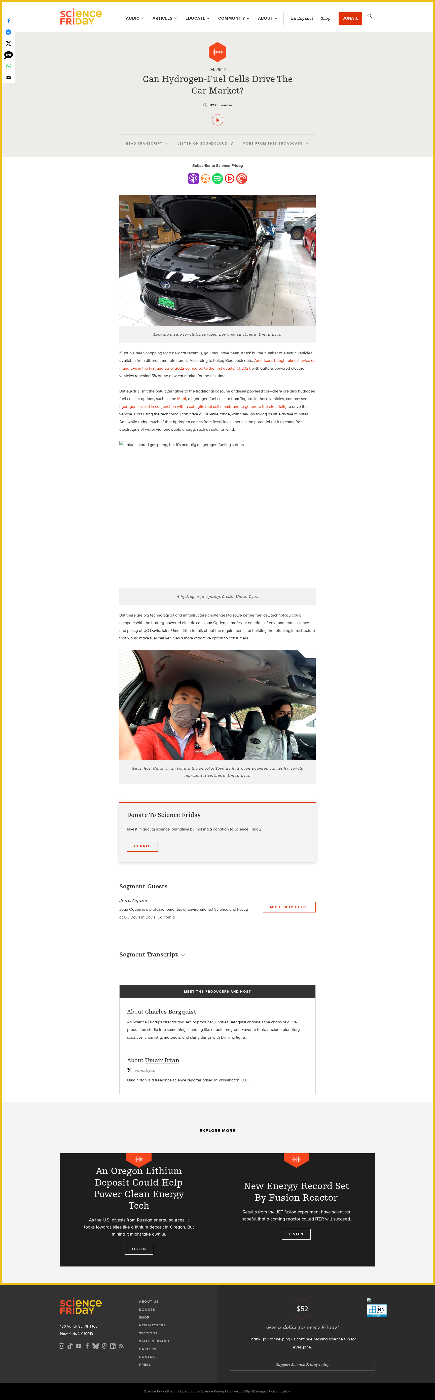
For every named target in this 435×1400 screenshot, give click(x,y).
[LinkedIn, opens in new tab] (113, 1345)
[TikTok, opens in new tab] (70, 1345)
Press (145, 1365)
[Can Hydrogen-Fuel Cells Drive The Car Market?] (217, 119)
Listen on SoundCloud (203, 143)
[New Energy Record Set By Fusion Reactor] (296, 1209)
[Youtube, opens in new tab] (78, 1345)
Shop (326, 18)
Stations (148, 1333)
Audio (133, 18)
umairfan (144, 1071)
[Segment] (217, 52)
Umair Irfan (162, 1060)
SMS (8, 54)
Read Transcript (144, 143)
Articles (163, 18)
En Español (302, 18)
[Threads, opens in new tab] (104, 1345)
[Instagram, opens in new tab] (61, 1345)
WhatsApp (8, 66)
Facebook (8, 20)
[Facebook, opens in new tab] (87, 1345)
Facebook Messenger (8, 32)
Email (8, 77)
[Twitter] (8, 43)
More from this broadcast (273, 143)
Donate (350, 18)
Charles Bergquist (170, 1011)
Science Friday (81, 17)
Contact (148, 1357)
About (265, 18)
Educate (195, 18)
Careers (147, 1349)
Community (231, 18)
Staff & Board (154, 1341)
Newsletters (152, 1325)
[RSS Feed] (121, 1345)
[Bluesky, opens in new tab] (95, 1345)
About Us (149, 1301)
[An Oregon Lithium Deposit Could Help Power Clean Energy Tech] (139, 1209)
